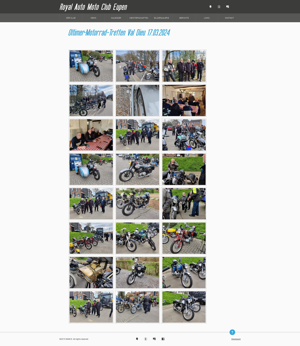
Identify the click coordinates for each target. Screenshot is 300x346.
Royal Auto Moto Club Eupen (92, 7)
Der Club (70, 17)
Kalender (116, 17)
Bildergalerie (161, 17)
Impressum (236, 339)
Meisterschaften (139, 17)
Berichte (184, 17)
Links (207, 17)
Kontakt (229, 17)
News (93, 17)
